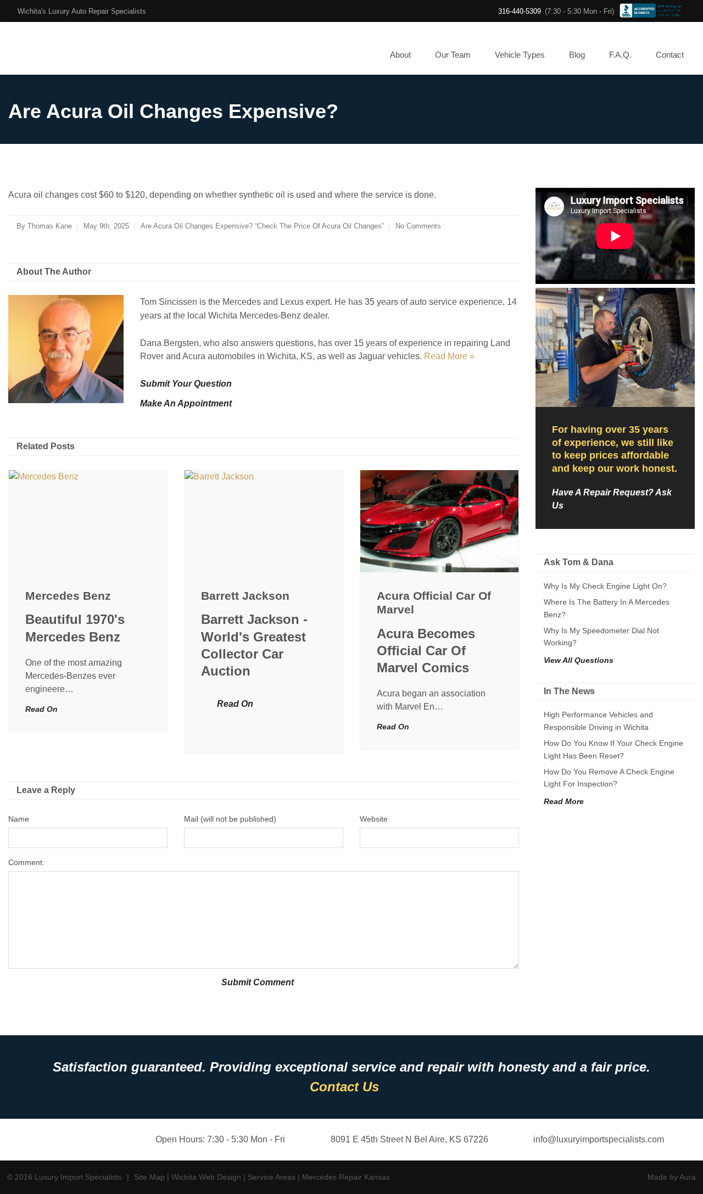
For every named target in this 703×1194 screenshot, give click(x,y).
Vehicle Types (520, 54)
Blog (577, 54)
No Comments (418, 226)
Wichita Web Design (206, 1177)
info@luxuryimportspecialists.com (598, 1139)
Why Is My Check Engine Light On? (605, 586)
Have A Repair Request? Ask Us (612, 499)
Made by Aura (672, 1177)
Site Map (149, 1177)
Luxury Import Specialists (54, 48)
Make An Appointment (186, 403)
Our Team (453, 54)
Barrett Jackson (245, 595)
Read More (564, 801)
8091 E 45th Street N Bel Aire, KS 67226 (409, 1139)
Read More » (449, 356)
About (400, 54)
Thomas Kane (49, 226)
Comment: (26, 862)
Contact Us (344, 1086)
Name (18, 818)
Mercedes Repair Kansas (346, 1177)
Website (374, 818)
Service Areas (271, 1177)
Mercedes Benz (68, 595)
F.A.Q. (620, 54)
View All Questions (578, 660)
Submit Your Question (186, 383)
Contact (670, 54)
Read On (41, 709)
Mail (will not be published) (230, 818)
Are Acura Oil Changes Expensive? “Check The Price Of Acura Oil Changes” (262, 226)
